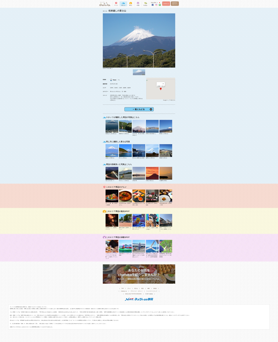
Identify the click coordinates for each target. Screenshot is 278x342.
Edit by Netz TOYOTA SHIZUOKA (133, 293)
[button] (161, 89)
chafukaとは (166, 3)
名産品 (155, 288)
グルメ (129, 288)
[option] (139, 41)
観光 (142, 288)
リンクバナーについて (151, 291)
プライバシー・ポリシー (137, 291)
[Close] (163, 84)
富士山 (136, 288)
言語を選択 (154, 2)
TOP (122, 288)
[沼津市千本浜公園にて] (139, 40)
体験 (148, 288)
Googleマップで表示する (169, 100)
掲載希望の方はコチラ (175, 3)
